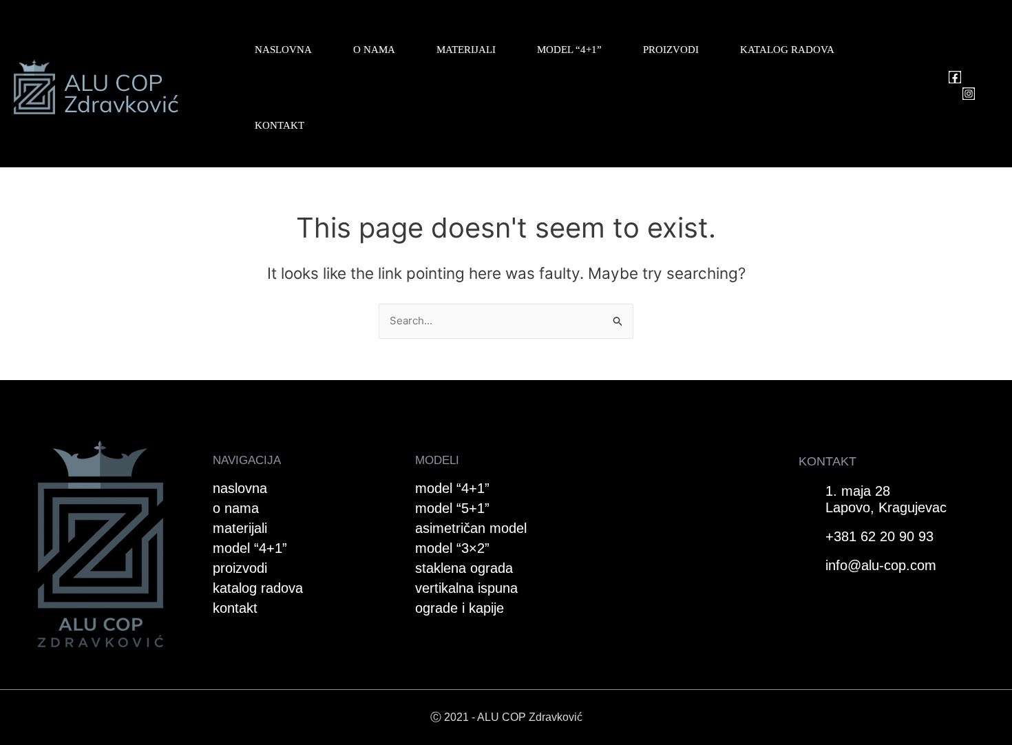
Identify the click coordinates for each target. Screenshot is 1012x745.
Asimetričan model (471, 528)
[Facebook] (955, 77)
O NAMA (374, 49)
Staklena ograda (464, 568)
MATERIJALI (466, 49)
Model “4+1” (452, 488)
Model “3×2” (452, 548)
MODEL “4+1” (569, 49)
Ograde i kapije (459, 608)
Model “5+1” (452, 508)
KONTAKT (279, 125)
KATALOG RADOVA (787, 49)
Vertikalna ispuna (466, 588)
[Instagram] (968, 93)
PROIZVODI (671, 49)
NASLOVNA (283, 49)
